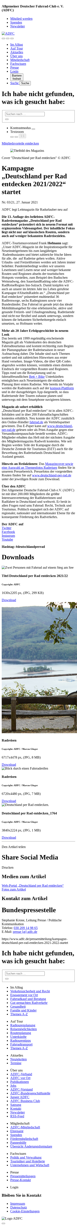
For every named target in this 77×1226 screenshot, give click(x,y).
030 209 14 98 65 (26, 928)
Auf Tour (16, 48)
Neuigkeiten (18, 1059)
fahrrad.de (36, 422)
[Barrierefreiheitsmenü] (3, 38)
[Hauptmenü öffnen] (12, 38)
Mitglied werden (21, 18)
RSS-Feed (17, 1116)
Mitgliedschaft (20, 60)
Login (14, 71)
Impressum (17, 1203)
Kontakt (15, 1108)
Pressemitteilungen (23, 1176)
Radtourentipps (20, 1040)
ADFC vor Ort (20, 1078)
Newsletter (17, 26)
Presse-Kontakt (20, 1180)
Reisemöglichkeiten (23, 1029)
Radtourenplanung (22, 1025)
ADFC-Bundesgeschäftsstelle (30, 1093)
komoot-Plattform (62, 388)
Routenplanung (20, 1033)
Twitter (6, 528)
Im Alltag (16, 44)
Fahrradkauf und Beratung (28, 999)
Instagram (8, 535)
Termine (15, 1063)
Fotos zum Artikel (14, 889)
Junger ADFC (19, 1097)
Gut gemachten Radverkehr (28, 1002)
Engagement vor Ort (24, 995)
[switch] (33, 129)
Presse (14, 67)
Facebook (8, 532)
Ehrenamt (16, 1131)
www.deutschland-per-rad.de (51, 475)
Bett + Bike (37, 376)
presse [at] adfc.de (25, 931)
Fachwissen (18, 63)
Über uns (16, 56)
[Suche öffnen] (7, 38)
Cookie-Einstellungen (25, 1211)
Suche (14, 83)
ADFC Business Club (25, 1101)
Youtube (7, 539)
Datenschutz (18, 1207)
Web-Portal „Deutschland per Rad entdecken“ (33, 885)
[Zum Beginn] (3, 1223)
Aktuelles (16, 52)
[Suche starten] (7, 119)
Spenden (16, 22)
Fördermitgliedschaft (24, 1139)
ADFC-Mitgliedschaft (25, 1127)
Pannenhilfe (18, 1142)
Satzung (15, 1105)
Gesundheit (18, 1006)
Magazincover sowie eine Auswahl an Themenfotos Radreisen (37, 465)
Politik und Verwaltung (25, 1157)
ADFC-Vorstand (21, 1089)
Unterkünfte (18, 1036)
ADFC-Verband (21, 1074)
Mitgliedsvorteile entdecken (20, 143)
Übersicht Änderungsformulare (31, 1146)
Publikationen (19, 1082)
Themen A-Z (19, 1014)
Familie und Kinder (23, 1010)
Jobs (13, 1085)
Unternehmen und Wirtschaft (29, 1165)
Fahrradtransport (21, 1044)
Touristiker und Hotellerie (27, 1161)
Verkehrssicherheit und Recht (30, 991)
